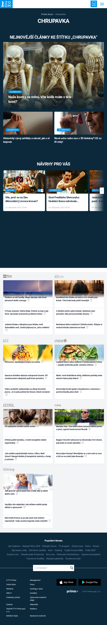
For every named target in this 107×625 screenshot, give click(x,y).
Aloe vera (50, 554)
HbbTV (9, 593)
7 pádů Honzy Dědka (73, 550)
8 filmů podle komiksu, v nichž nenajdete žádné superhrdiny (25, 441)
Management (35, 580)
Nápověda (34, 604)
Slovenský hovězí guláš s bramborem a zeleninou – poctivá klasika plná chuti (78, 390)
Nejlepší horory (49, 546)
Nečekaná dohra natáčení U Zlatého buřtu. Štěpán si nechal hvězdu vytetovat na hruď (79, 325)
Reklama (9, 589)
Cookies (9, 604)
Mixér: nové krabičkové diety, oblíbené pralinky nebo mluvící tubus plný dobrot (79, 376)
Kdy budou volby (19, 550)
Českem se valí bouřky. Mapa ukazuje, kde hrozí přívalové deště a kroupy (26, 298)
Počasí (96, 546)
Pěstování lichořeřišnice (68, 554)
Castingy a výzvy (36, 589)
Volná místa (11, 584)
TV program (64, 546)
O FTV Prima (11, 580)
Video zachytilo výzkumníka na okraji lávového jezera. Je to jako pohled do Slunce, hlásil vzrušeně (27, 390)
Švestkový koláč (73, 558)
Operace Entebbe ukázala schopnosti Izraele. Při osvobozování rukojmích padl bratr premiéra (26, 376)
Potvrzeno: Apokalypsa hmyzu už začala (23, 362)
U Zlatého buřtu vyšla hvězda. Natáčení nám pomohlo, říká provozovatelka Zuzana (75, 312)
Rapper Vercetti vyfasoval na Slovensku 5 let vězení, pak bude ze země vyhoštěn (79, 441)
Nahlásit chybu (12, 616)
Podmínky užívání (13, 597)
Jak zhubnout (14, 546)
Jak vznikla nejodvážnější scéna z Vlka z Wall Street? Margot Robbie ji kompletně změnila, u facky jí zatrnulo (28, 456)
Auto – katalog (55, 550)
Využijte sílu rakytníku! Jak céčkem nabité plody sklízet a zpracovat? (26, 505)
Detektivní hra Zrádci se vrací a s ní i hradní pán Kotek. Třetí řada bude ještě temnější (77, 298)
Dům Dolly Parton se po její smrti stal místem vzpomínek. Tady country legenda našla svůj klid (26, 519)
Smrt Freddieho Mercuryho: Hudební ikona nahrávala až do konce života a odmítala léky (65, 199)
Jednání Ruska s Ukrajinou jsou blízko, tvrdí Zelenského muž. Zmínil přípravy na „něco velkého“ (27, 325)
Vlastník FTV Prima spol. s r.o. (15, 610)
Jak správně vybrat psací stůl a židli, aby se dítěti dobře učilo (26, 492)
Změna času (77, 546)
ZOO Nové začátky (37, 550)
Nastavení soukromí (38, 616)
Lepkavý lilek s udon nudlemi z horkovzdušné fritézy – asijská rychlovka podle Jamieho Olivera (79, 363)
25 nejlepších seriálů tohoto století (20, 426)
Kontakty (33, 593)
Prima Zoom (47, 14)
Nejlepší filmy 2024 (31, 546)
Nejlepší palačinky (54, 558)
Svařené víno (13, 554)
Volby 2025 (90, 550)
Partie (88, 546)
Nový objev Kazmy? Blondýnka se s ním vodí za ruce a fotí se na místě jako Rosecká (79, 454)
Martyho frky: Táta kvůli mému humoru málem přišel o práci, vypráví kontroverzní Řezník (79, 427)
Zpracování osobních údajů (38, 598)
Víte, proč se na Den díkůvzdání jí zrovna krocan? (21, 199)
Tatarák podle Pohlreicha (32, 554)
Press (32, 584)
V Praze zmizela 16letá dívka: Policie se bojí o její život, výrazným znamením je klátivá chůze (26, 312)
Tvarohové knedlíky (35, 558)
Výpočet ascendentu (90, 554)
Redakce (33, 609)
